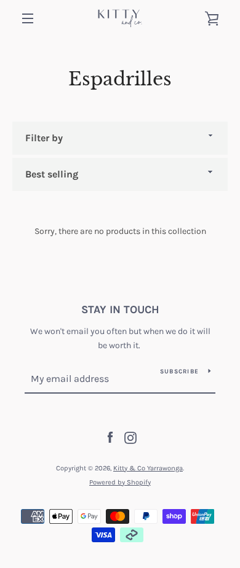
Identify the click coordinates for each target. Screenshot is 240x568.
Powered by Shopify (120, 482)
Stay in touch (120, 309)
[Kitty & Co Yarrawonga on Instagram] (130, 437)
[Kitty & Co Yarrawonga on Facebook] (110, 437)
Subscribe (179, 371)
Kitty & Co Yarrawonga (148, 468)
